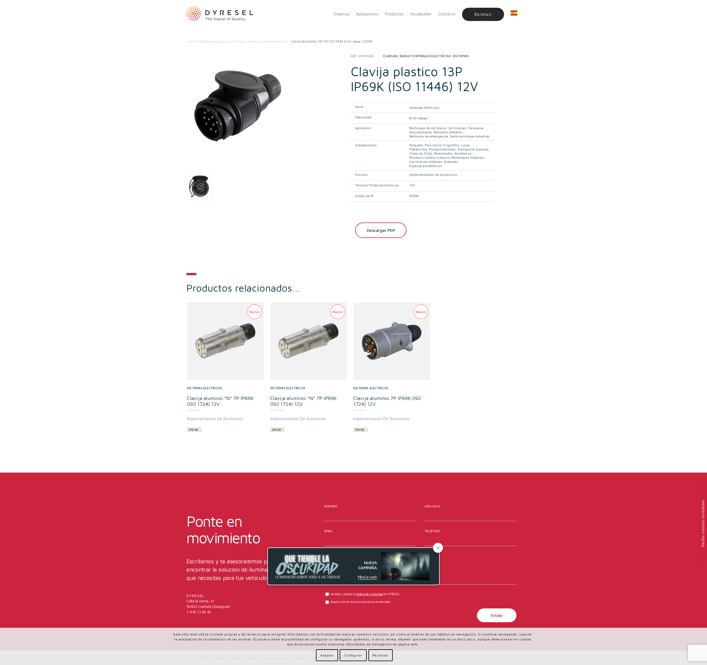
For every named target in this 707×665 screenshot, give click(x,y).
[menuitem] (342, 14)
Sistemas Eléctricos (424, 107)
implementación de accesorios (433, 175)
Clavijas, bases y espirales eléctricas (417, 56)
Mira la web (367, 577)
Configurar (353, 655)
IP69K (414, 196)
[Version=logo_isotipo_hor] (219, 14)
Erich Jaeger (418, 118)
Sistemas (461, 56)
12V (412, 185)
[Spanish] (514, 14)
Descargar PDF (381, 230)
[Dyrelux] (483, 14)
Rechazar (381, 655)
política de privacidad (369, 594)
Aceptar (327, 655)
